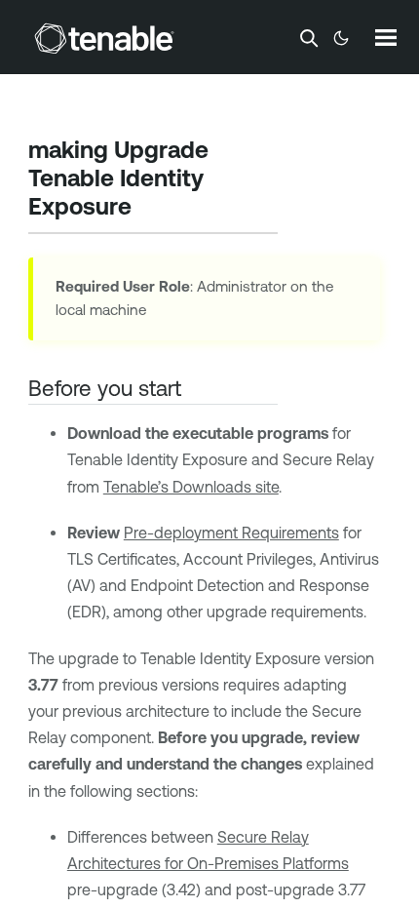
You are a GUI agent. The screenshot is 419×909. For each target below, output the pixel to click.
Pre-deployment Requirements (231, 532)
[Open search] (309, 38)
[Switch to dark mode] (341, 38)
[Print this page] (148, 208)
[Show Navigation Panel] (385, 37)
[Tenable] (104, 38)
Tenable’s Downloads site (191, 486)
